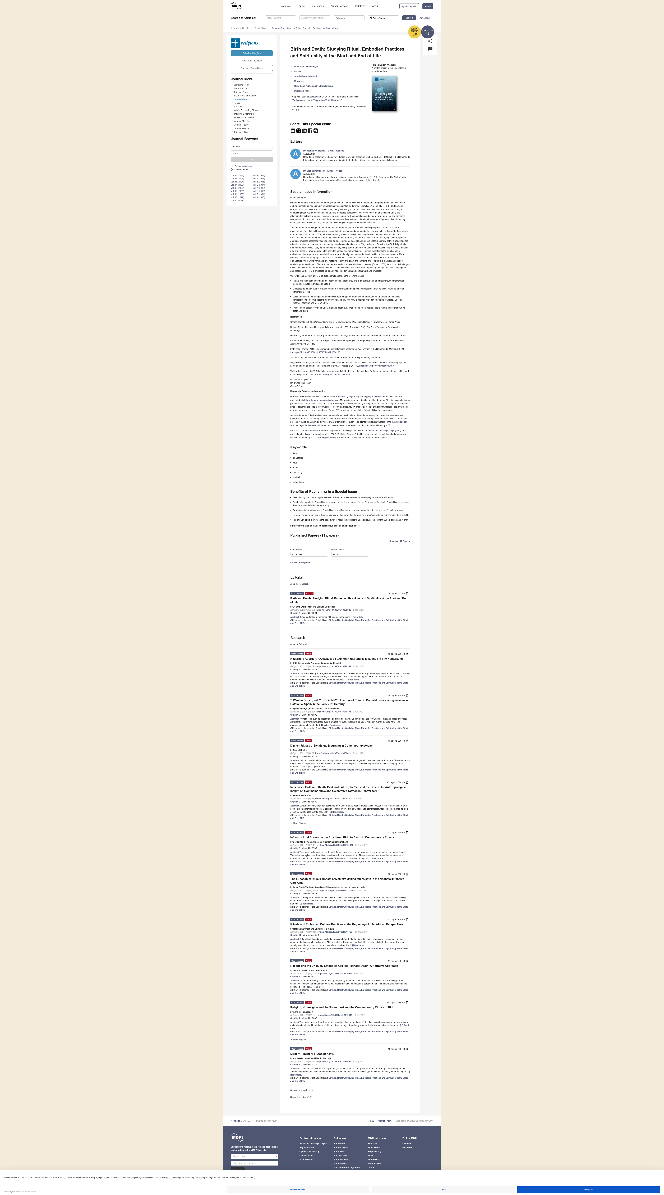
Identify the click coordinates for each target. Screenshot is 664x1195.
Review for (252, 60)
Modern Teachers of (312, 1053)
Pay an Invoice (306, 1147)
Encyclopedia (374, 1163)
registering (354, 396)
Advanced (424, 17)
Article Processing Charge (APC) (384, 430)
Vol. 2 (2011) (259, 194)
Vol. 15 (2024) (237, 181)
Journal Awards (241, 128)
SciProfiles (373, 1159)
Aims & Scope (240, 88)
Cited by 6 (295, 714)
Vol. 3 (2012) (259, 190)
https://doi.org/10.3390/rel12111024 (336, 931)
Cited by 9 (295, 801)
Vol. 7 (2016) (259, 178)
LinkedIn (406, 1143)
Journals (285, 6)
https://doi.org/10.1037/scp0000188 (376, 365)
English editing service (333, 437)
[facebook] (310, 131)
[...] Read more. (352, 679)
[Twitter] (298, 131)
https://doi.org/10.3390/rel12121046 (336, 890)
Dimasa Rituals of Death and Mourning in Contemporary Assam (331, 745)
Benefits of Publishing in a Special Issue (313, 85)
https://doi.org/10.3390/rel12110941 (335, 1014)
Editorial (303, 644)
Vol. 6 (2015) (259, 181)
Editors (297, 71)
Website (340, 150)
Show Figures (298, 822)
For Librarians (341, 1155)
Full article (358, 616)
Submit (427, 6)
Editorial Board (241, 91)
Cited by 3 (295, 669)
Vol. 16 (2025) (237, 178)
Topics (301, 6)
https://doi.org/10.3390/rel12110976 (335, 973)
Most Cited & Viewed (244, 117)
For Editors (339, 1151)
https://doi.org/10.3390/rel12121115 (336, 844)
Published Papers (303, 90)
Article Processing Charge (246, 110)
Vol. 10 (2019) (237, 197)
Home (242, 84)
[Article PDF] (407, 594)
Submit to (252, 53)
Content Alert (384, 1120)
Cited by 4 (295, 612)
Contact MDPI (306, 1155)
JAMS (371, 1167)
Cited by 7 (295, 893)
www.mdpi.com (337, 396)
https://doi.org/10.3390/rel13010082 (332, 753)
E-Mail (331, 150)
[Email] (293, 131)
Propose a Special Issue (252, 67)
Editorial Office (241, 131)
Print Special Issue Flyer (306, 66)
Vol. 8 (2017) (259, 175)
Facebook (407, 1147)
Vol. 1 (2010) (259, 197)
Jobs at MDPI (305, 1159)
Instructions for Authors (245, 95)
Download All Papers (399, 541)
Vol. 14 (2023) (237, 184)
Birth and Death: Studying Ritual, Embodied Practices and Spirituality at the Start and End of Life (349, 600)
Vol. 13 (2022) (237, 187)
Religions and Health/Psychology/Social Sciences (317, 100)
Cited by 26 (295, 935)
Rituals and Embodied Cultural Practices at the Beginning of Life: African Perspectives (346, 924)
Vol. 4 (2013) (259, 187)
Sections (238, 106)
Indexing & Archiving (244, 113)
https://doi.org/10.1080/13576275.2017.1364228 (317, 352)
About (375, 6)
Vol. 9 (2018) (237, 200)
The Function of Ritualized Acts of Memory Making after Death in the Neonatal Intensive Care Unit (347, 880)
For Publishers (341, 1159)
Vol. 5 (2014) (259, 184)
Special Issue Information (306, 76)
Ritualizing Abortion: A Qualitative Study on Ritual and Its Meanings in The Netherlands (347, 658)
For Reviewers (341, 1147)
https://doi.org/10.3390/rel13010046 (332, 798)
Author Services (339, 6)
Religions (246, 27)
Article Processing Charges (313, 1143)
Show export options (302, 562)
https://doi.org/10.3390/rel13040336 (333, 711)
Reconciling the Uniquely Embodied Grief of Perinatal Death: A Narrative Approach (344, 965)
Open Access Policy (309, 1151)
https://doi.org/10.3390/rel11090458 (332, 374)
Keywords (299, 81)
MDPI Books (374, 1147)
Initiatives (360, 6)
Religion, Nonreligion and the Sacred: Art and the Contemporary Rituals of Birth (342, 1007)
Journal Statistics (242, 120)
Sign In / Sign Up (409, 6)
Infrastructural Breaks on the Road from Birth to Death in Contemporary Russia (342, 837)
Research (303, 583)
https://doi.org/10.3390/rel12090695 (333, 1061)
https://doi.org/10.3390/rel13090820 (333, 609)
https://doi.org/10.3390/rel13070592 (333, 666)
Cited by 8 (295, 976)
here (385, 71)
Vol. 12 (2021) (237, 190)
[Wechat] (315, 131)
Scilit (370, 1155)
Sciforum (372, 1143)
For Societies (340, 1163)
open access (313, 434)
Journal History (241, 124)
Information (317, 6)
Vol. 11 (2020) (237, 194)
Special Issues (261, 27)
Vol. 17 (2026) (237, 175)
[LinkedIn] (304, 131)
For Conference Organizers (347, 1167)
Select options (240, 1156)
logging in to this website (376, 396)
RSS (372, 1120)
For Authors (339, 1143)
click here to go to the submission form (320, 400)
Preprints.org (374, 1151)
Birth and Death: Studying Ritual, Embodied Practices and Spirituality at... (305, 27)
